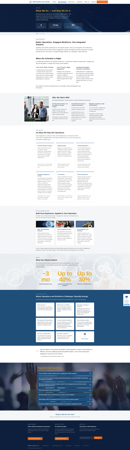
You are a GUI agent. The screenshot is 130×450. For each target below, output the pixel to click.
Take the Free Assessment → (35, 438)
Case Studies (68, 445)
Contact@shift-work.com (57, 445)
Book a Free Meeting (102, 1)
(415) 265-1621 (45, 445)
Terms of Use (86, 445)
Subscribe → (98, 437)
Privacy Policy (77, 445)
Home (37, 33)
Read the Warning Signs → (61, 438)
